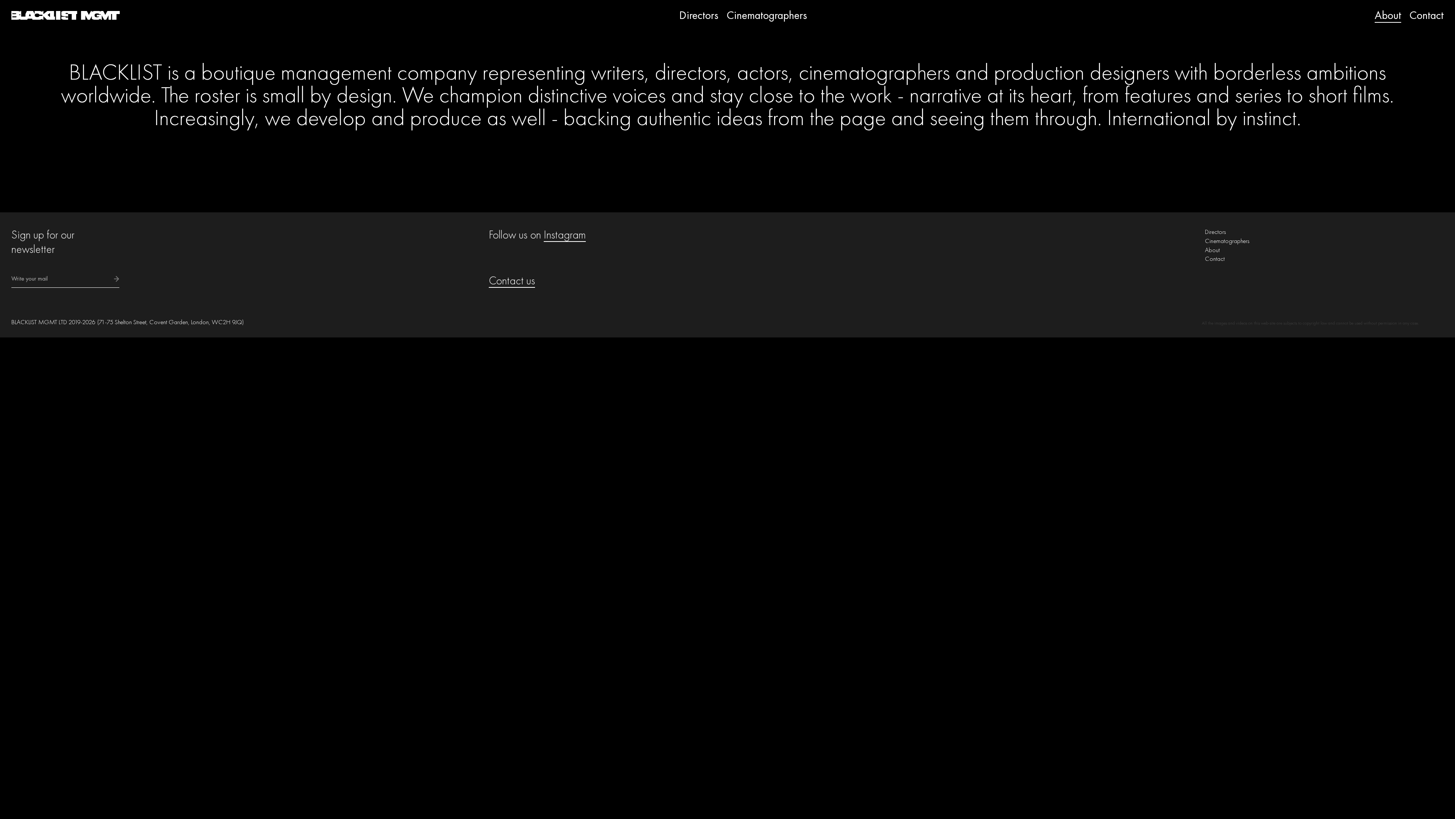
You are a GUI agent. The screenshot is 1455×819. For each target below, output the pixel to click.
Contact (1427, 15)
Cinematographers (767, 15)
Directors (698, 15)
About (1388, 15)
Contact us (512, 280)
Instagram (565, 235)
